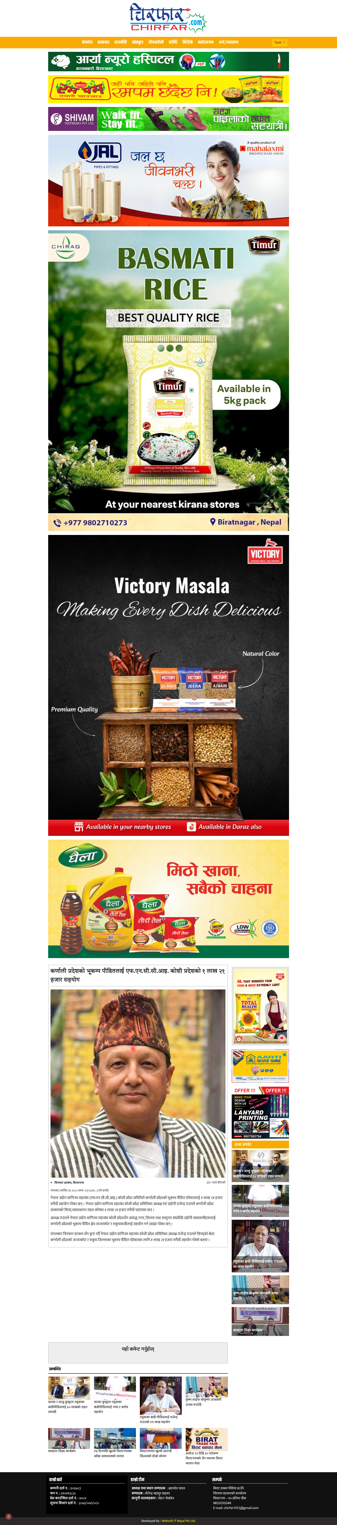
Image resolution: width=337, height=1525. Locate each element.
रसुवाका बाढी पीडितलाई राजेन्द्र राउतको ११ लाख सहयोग (258, 1264)
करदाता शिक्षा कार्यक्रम (247, 1330)
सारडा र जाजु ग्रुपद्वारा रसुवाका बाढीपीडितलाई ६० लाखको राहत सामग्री (258, 1173)
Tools (278, 42)
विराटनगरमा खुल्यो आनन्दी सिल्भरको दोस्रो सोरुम (156, 1453)
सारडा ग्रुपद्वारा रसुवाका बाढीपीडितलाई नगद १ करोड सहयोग (257, 1208)
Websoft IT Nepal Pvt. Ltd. (179, 1521)
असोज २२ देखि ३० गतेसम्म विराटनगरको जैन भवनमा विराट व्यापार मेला (204, 1458)
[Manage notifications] (8, 1516)
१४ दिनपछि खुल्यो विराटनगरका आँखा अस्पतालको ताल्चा (113, 1453)
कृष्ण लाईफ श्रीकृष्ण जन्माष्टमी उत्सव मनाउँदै (255, 1296)
